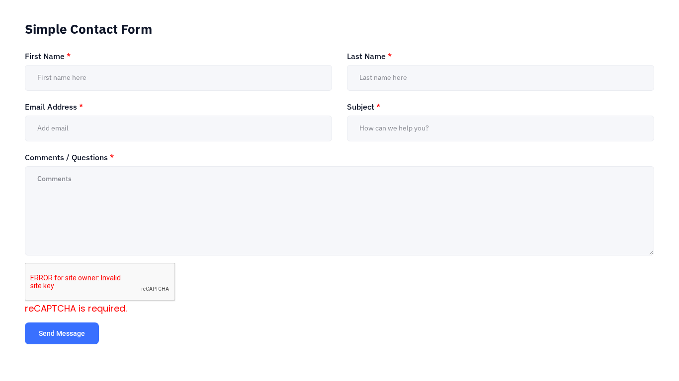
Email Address (54, 107)
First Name (48, 56)
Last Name (369, 56)
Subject (363, 107)
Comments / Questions (69, 157)
